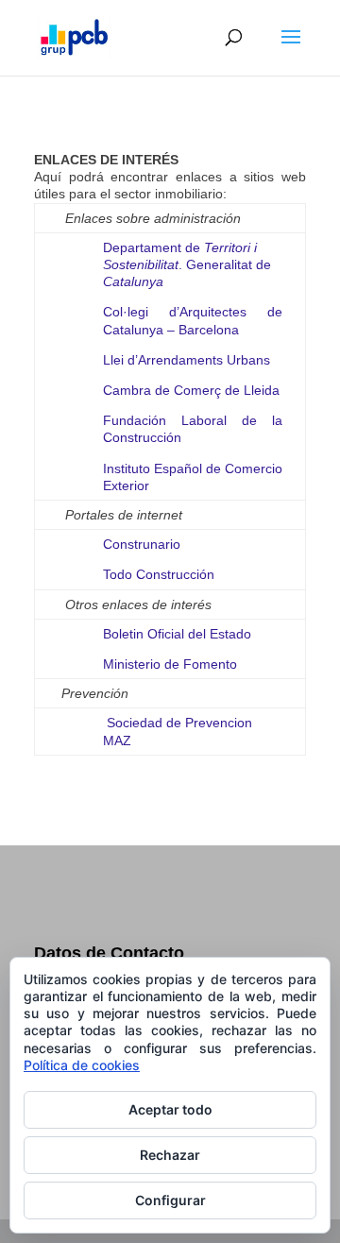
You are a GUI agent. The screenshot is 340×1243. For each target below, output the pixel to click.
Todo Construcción (158, 574)
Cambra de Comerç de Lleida (191, 390)
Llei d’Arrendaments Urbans (186, 359)
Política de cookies (82, 1065)
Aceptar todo (170, 1109)
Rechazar (170, 1155)
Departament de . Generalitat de (187, 264)
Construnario (141, 544)
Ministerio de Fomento (170, 664)
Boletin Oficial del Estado (177, 633)
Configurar (170, 1200)
